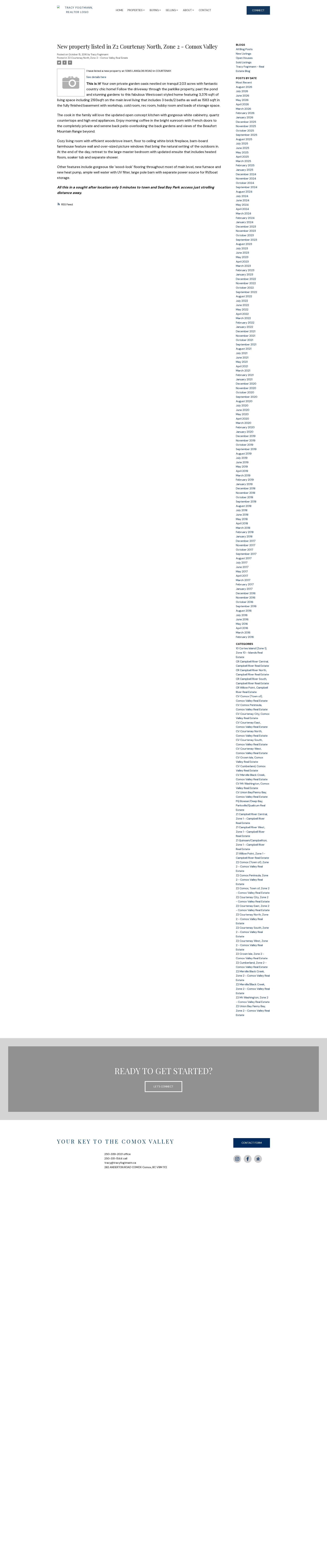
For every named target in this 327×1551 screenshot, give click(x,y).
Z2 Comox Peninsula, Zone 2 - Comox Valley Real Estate (252, 880)
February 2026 (245, 113)
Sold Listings (243, 62)
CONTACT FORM (252, 1143)
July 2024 (242, 196)
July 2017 (241, 562)
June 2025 (242, 148)
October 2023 (245, 235)
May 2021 (242, 362)
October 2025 (245, 130)
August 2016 (244, 610)
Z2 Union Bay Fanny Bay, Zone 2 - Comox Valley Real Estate (253, 1010)
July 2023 (242, 248)
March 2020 (243, 423)
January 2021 (244, 379)
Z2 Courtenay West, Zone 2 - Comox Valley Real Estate (252, 945)
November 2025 (246, 126)
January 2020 (244, 432)
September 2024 (246, 187)
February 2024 (245, 218)
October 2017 (244, 549)
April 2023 (242, 261)
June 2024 (242, 200)
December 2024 (246, 174)
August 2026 (244, 87)
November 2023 (246, 231)
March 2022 (243, 318)
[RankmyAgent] (258, 1159)
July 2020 (242, 405)
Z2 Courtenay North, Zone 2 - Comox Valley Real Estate (98, 57)
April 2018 (242, 523)
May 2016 (242, 624)
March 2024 (243, 213)
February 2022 (245, 322)
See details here (96, 77)
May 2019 (242, 466)
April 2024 (242, 209)
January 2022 (244, 327)
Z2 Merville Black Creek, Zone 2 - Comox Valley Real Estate (253, 976)
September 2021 (246, 344)
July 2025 (242, 143)
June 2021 (242, 357)
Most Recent (244, 82)
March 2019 (243, 475)
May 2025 (242, 152)
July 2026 (242, 91)
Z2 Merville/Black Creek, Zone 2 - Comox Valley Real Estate (253, 989)
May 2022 (242, 309)
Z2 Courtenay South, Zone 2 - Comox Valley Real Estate (252, 932)
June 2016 (242, 619)
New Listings (243, 53)
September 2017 (246, 554)
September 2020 (246, 397)
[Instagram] (237, 1159)
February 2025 (245, 165)
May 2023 (242, 257)
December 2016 (245, 593)
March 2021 (243, 370)
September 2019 (246, 449)
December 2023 (246, 226)
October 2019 (244, 445)
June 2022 (242, 305)
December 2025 (246, 122)
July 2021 (241, 353)
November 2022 (246, 283)
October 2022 (245, 287)
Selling (171, 10)
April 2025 (242, 156)
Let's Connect (163, 1086)
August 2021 (243, 348)
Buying (154, 10)
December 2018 (245, 488)
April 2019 (242, 471)
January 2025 (244, 170)
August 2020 (244, 401)
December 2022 (246, 279)
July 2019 (241, 458)
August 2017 (244, 558)
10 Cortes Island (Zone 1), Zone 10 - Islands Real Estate (251, 653)
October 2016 (244, 602)
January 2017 (244, 589)
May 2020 (242, 414)
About (187, 10)
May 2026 (242, 100)
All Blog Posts (244, 49)
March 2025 (243, 161)
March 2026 (243, 109)
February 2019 (245, 479)
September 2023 (246, 240)
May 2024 (242, 205)
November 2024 (246, 178)
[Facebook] (248, 1159)
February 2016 (245, 637)
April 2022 (242, 314)
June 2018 (242, 514)
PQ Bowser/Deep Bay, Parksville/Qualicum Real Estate (250, 805)
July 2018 (241, 510)
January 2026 (244, 117)
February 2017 (245, 584)
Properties (135, 10)
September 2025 (246, 135)
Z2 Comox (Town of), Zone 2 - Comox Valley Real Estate (252, 866)
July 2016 (241, 615)
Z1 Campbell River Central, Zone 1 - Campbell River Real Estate (252, 818)
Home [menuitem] (119, 10)
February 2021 (245, 375)
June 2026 (242, 95)
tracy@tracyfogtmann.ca (120, 1163)
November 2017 (245, 545)
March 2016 (243, 632)
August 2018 (243, 506)
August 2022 (244, 296)
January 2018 (244, 536)
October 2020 (245, 392)
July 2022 (242, 301)
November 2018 (245, 493)
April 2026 (242, 104)
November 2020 (246, 388)
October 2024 (245, 183)
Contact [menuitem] (205, 10)
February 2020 (245, 427)
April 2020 (242, 418)
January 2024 (244, 222)
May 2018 (242, 519)
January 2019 (244, 484)
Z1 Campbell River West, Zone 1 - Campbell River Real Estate (250, 831)
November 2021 (245, 336)
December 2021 (245, 331)
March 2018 (243, 528)
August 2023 (244, 244)
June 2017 (242, 567)
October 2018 (244, 497)
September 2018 (246, 501)
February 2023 (245, 270)
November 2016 (245, 597)
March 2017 (243, 580)
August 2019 (244, 453)
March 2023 (243, 266)
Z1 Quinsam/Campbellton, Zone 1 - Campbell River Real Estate (251, 845)
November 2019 (245, 440)
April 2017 (242, 575)
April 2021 (242, 366)
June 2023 (242, 252)
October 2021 (244, 340)
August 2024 (244, 191)
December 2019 (245, 436)
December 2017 (245, 541)
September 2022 (246, 292)
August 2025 (244, 139)
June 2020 (242, 410)
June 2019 (242, 462)
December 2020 (246, 383)
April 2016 (242, 628)
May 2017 (242, 571)
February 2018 (245, 532)
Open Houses (244, 58)
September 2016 (246, 606)
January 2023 (244, 274)
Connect (258, 10)
